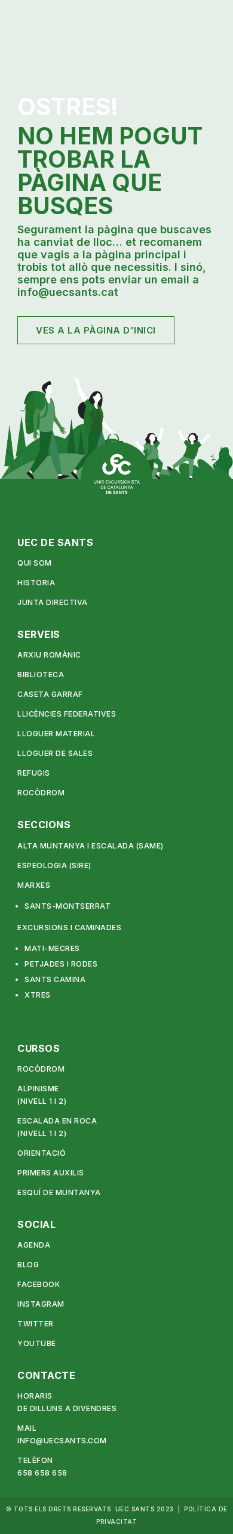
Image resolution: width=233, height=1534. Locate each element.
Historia (36, 582)
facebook (38, 1284)
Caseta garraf (50, 694)
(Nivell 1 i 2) (41, 1101)
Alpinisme (38, 1088)
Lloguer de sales (55, 753)
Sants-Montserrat (67, 906)
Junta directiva (52, 602)
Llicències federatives (66, 713)
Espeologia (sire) (54, 865)
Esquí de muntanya (59, 1192)
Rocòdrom (41, 792)
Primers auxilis (50, 1172)
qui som (34, 562)
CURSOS (38, 1048)
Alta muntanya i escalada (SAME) (90, 845)
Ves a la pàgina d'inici (96, 330)
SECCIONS (43, 825)
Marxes (33, 885)
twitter (35, 1323)
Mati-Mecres (52, 948)
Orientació (41, 1153)
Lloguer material (56, 733)
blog (28, 1264)
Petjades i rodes (60, 963)
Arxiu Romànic (49, 654)
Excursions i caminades (69, 927)
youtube (36, 1343)
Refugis (33, 772)
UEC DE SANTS (55, 542)
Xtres (37, 994)
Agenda (33, 1244)
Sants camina (54, 979)
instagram (41, 1304)
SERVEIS (38, 634)
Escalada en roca (57, 1120)
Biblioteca (40, 674)
